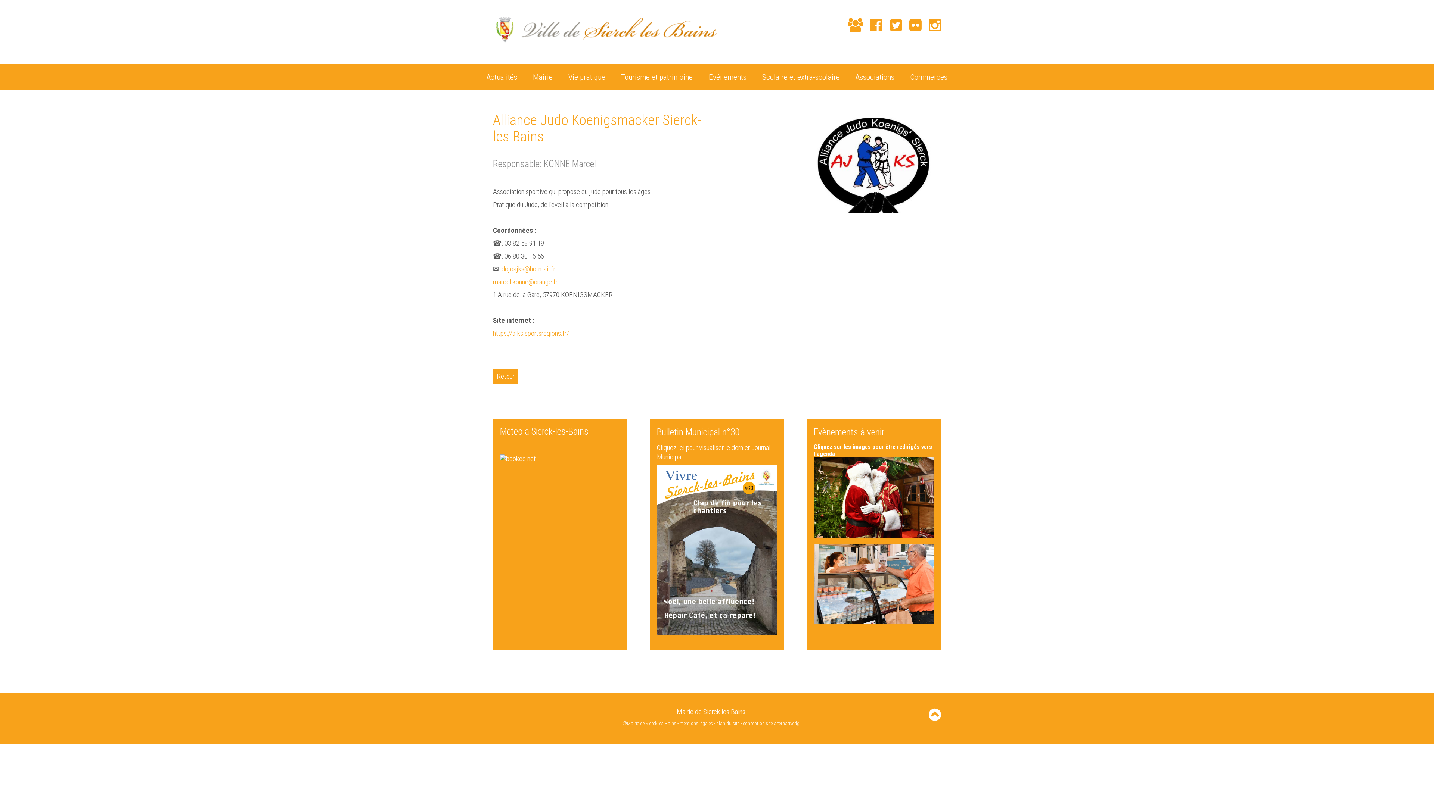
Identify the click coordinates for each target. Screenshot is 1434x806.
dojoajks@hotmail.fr (528, 269)
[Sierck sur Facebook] (872, 25)
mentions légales (696, 723)
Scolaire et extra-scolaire (801, 77)
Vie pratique (586, 77)
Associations (875, 77)
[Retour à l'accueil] (605, 46)
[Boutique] (837, 26)
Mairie (543, 77)
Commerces (928, 77)
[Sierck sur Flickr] (912, 25)
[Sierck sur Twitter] (892, 25)
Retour (506, 376)
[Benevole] (852, 25)
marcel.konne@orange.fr (525, 282)
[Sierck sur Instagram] (931, 25)
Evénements (728, 77)
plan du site (727, 723)
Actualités (502, 77)
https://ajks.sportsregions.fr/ (531, 333)
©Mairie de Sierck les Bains (649, 723)
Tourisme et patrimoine (657, 77)
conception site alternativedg (771, 723)
